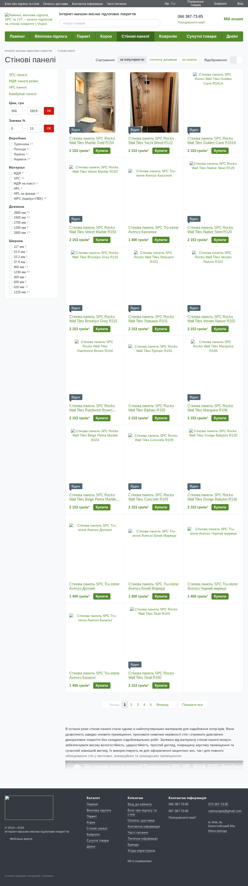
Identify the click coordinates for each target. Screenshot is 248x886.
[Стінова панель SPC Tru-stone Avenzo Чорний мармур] (213, 548)
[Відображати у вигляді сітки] (233, 60)
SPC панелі (18, 75)
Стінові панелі (135, 36)
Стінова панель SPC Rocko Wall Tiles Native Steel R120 (210, 229)
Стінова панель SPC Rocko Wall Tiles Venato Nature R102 (211, 318)
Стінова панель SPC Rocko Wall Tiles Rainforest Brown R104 (92, 410)
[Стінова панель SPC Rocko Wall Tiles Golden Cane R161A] (213, 102)
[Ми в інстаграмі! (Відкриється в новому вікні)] (158, 4)
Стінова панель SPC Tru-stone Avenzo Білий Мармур (153, 586)
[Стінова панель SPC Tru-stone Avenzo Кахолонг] (154, 191)
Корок (106, 36)
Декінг (232, 36)
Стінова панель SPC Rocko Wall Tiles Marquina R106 (210, 408)
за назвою (189, 59)
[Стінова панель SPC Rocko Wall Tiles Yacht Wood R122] (154, 102)
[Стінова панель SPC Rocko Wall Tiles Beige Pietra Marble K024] (95, 459)
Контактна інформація (87, 4)
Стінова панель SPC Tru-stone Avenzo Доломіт (94, 586)
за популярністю (132, 59)
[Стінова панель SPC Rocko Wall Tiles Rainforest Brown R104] (95, 370)
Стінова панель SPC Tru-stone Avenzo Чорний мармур (212, 586)
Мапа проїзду (217, 831)
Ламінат (17, 36)
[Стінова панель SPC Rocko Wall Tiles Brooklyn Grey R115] (95, 280)
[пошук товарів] (156, 23)
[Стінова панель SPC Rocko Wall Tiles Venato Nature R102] (213, 280)
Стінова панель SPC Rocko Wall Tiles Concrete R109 (151, 497)
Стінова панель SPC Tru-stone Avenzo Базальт (94, 675)
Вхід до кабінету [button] (140, 804)
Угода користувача (141, 850)
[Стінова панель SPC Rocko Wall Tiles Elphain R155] (154, 370)
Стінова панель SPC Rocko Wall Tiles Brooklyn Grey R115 (93, 318)
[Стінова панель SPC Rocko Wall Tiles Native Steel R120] (213, 191)
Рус (173, 3)
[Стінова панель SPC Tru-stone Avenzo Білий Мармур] (154, 548)
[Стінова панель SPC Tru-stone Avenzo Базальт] (95, 637)
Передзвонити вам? (191, 22)
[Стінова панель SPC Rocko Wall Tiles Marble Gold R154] (95, 102)
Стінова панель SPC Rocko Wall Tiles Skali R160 (151, 675)
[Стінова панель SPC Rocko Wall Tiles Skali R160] (154, 637)
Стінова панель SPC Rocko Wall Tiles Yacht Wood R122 (151, 140)
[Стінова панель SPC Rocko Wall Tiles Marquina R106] (213, 370)
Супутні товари (202, 36)
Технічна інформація (143, 838)
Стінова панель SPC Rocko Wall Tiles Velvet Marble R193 (92, 229)
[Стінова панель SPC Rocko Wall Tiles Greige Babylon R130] (213, 459)
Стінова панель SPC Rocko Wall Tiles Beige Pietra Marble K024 (92, 499)
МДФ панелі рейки (23, 81)
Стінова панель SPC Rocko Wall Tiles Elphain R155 (151, 408)
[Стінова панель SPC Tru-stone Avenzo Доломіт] (95, 548)
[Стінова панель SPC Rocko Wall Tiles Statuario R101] (154, 280)
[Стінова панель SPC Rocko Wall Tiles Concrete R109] (154, 459)
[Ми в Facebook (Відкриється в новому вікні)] (146, 4)
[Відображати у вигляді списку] (240, 60)
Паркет (83, 36)
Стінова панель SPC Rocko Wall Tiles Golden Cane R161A (211, 140)
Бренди (133, 844)
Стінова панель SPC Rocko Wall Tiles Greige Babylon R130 (212, 497)
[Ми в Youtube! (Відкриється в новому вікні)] (152, 4)
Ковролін (168, 36)
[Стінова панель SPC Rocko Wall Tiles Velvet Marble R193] (95, 191)
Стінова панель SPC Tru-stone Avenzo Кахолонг (153, 229)
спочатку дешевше (163, 59)
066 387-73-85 (190, 16)
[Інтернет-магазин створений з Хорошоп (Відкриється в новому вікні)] (29, 880)
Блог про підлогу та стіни (22, 4)
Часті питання (116, 4)
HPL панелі (18, 87)
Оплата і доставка (55, 4)
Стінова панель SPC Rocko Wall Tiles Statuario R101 (151, 318)
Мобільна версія (20, 839)
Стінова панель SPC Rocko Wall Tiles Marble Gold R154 (92, 140)
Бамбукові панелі (22, 94)
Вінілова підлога (51, 36)
